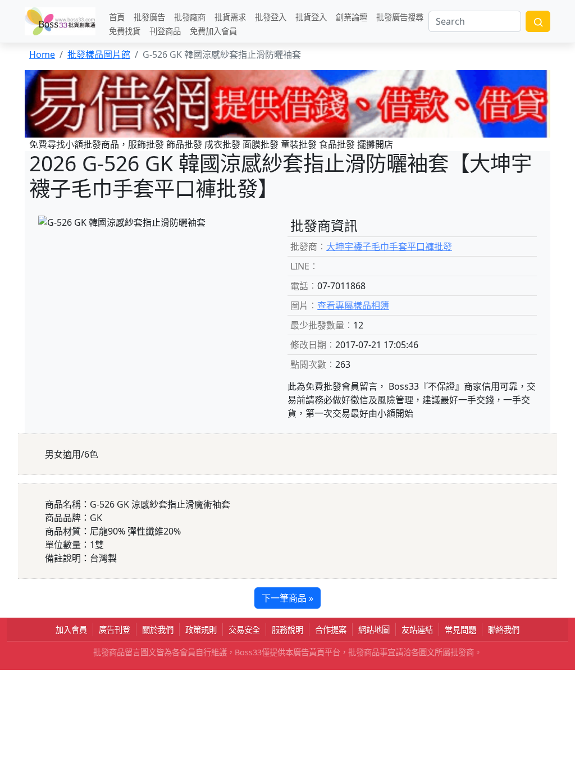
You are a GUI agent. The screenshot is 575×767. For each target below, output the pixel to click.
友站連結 (417, 629)
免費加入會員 (213, 30)
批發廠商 (190, 16)
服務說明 (287, 629)
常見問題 (460, 629)
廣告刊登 (114, 629)
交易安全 (244, 629)
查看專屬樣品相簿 (353, 305)
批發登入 (270, 16)
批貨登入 (311, 16)
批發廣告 (149, 16)
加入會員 (71, 629)
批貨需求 (230, 16)
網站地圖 (374, 629)
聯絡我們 (503, 629)
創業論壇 (351, 16)
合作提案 (330, 629)
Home (42, 54)
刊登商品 (165, 30)
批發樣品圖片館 (98, 54)
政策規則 (201, 629)
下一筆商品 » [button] (287, 598)
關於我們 (158, 629)
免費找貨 (124, 30)
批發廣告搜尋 (399, 16)
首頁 (117, 16)
